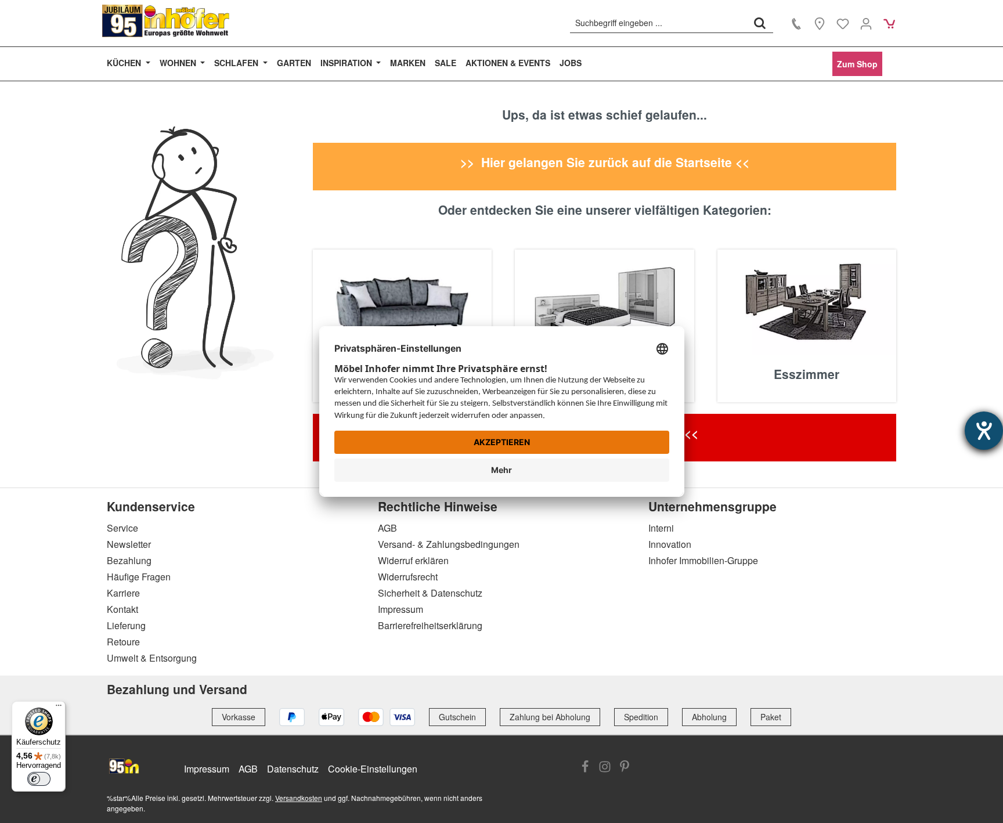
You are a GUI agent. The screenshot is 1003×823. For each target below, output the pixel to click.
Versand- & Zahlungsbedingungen (448, 544)
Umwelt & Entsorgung (152, 658)
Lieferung (126, 625)
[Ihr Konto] (866, 23)
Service (122, 528)
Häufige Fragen (139, 576)
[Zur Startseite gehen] (166, 21)
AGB (387, 528)
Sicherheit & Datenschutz (430, 593)
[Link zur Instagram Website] (604, 768)
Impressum (400, 609)
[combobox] (658, 23)
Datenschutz (293, 768)
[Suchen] (759, 23)
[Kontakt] (796, 23)
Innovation (669, 544)
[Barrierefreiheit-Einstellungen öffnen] (984, 431)
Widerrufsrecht (408, 576)
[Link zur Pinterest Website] (624, 768)
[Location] (819, 23)
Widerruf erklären (413, 560)
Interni (661, 528)
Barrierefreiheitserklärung (430, 625)
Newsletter (129, 544)
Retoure (123, 641)
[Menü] (59, 708)
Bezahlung (129, 560)
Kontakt (122, 609)
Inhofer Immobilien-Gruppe (703, 560)
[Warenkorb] (889, 23)
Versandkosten (298, 798)
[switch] (38, 779)
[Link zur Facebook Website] (585, 768)
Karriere (123, 593)
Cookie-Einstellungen (372, 768)
